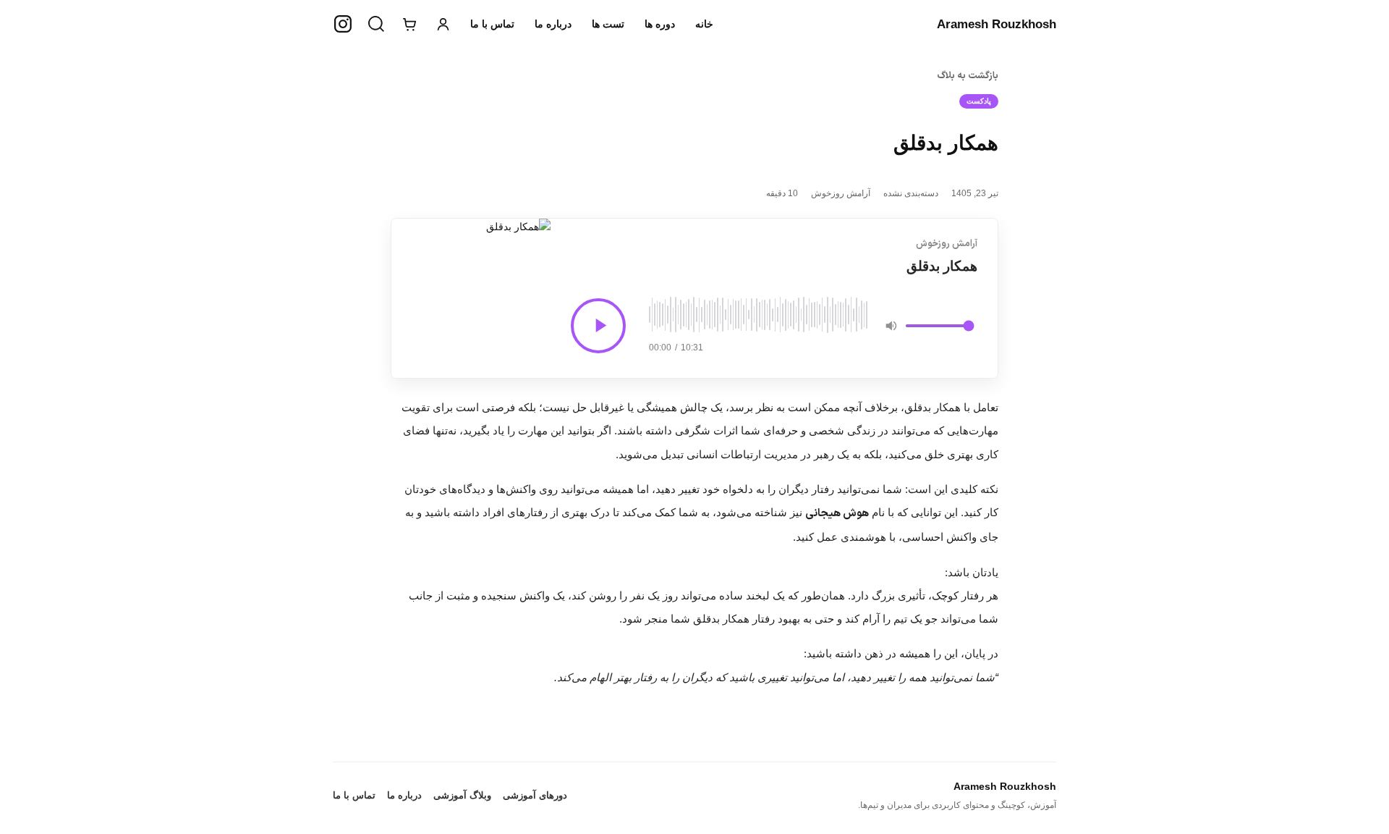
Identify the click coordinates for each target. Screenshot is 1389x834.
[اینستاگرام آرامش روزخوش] (343, 24)
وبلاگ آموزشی (462, 795)
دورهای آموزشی (535, 795)
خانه (704, 24)
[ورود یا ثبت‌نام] (443, 24)
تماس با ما (492, 24)
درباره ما (553, 24)
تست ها (608, 24)
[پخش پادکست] (598, 325)
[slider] (758, 315)
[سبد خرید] (409, 24)
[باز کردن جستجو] (376, 24)
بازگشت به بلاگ (967, 76)
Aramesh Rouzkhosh (996, 24)
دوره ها (660, 24)
